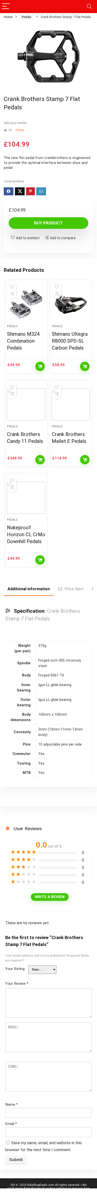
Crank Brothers (14, 181)
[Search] (89, 6)
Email (11, 1124)
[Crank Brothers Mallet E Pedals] (71, 404)
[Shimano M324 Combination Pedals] (26, 304)
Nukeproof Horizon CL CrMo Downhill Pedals (26, 534)
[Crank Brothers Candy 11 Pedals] (26, 404)
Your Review (16, 983)
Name (11, 1104)
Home (8, 17)
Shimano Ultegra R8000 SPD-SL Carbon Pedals (70, 341)
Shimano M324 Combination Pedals (23, 341)
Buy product (48, 222)
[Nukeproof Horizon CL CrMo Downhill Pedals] (26, 498)
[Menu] (6, 6)
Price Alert (74, 589)
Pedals (26, 17)
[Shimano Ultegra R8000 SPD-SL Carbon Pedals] (71, 304)
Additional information (28, 589)
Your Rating (15, 968)
